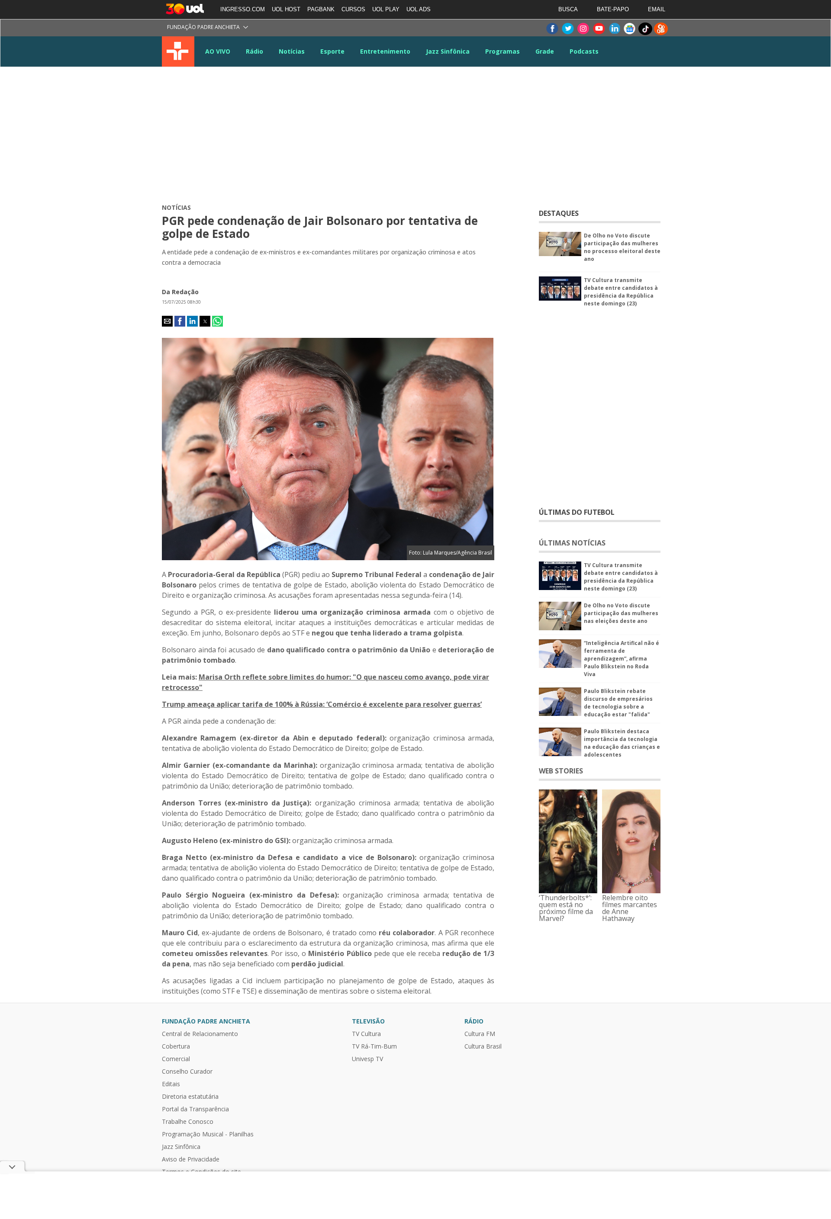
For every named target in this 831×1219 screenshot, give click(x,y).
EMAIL (656, 9)
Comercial (176, 1059)
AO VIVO (217, 51)
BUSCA (568, 9)
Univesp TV (367, 1059)
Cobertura (176, 1046)
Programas (502, 51)
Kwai (661, 28)
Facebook (552, 28)
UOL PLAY (385, 9)
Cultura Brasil (483, 1046)
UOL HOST (286, 9)
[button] (167, 321)
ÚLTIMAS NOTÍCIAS (572, 543)
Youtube (599, 28)
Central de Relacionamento (200, 1034)
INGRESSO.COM (242, 9)
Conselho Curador (187, 1071)
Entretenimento (385, 51)
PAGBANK (321, 9)
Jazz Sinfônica (448, 51)
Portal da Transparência (195, 1109)
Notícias (292, 51)
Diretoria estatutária (190, 1097)
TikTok (645, 28)
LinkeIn (614, 28)
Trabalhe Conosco (187, 1122)
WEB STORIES (561, 771)
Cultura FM (479, 1034)
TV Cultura (178, 51)
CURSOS (353, 9)
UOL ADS (418, 9)
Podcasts (584, 51)
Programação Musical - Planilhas (208, 1134)
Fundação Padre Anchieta (203, 27)
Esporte (332, 51)
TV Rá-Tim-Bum (374, 1046)
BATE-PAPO (613, 9)
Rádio (254, 51)
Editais (171, 1084)
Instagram (583, 28)
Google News (630, 28)
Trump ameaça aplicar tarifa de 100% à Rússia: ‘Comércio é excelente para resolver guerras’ (322, 704)
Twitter (567, 28)
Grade (544, 51)
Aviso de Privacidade (190, 1159)
